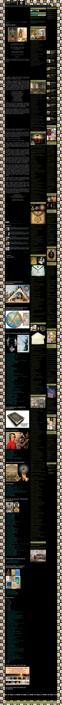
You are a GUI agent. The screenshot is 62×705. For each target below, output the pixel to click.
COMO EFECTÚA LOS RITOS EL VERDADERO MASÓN (37, 545)
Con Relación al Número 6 (50, 352)
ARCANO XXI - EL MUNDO (10, 629)
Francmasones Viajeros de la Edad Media (37, 50)
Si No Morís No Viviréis (10, 399)
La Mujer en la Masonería (10, 379)
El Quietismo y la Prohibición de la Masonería (13, 521)
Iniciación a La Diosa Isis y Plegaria (11, 485)
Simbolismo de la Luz (34, 490)
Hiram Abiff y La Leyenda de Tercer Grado (37, 236)
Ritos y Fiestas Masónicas (51, 235)
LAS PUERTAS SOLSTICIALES (11, 630)
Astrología (48, 399)
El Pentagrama (33, 293)
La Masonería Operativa (10, 375)
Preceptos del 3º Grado (34, 248)
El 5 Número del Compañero (35, 287)
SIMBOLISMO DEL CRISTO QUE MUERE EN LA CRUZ (51, 16)
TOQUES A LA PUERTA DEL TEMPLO (12, 627)
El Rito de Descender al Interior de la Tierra (37, 422)
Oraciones (8, 396)
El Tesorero (32, 177)
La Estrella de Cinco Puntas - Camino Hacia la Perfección (14, 374)
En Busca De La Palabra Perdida (11, 368)
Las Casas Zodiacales (50, 406)
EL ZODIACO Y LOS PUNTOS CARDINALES (13, 612)
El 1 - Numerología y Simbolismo (51, 355)
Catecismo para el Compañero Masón (12, 593)
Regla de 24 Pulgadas (34, 385)
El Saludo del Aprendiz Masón (35, 363)
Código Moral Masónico (11, 22)
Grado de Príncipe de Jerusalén (11, 303)
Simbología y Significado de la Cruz (36, 526)
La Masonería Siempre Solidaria (11, 377)
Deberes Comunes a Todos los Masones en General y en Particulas (16, 360)
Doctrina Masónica (33, 157)
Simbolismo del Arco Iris (34, 498)
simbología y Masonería (34, 540)
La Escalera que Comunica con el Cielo (12, 530)
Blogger (41, 562)
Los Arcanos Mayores (50, 187)
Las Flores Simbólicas (34, 449)
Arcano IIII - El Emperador (50, 151)
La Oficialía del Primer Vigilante (35, 185)
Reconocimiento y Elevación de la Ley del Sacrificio (38, 462)
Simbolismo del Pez (34, 511)
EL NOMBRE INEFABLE (10, 619)
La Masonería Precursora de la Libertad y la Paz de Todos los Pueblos (16, 376)
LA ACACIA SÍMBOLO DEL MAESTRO (12, 621)
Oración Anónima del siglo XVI (11, 487)
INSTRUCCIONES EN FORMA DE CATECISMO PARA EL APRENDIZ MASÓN (53, 52)
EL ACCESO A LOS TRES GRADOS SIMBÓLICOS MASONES (15, 657)
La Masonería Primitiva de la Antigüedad (36, 54)
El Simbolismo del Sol (10, 523)
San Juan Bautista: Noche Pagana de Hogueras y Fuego (51, 238)
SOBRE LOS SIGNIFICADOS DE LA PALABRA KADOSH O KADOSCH (51, 10)
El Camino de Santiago (34, 413)
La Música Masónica (9, 454)
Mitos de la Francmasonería (35, 60)
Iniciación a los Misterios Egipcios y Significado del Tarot (51, 185)
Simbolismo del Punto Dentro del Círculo (36, 512)
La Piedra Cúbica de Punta (34, 306)
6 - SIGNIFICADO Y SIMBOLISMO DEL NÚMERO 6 (53, 90)
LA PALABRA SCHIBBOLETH (53, 60)
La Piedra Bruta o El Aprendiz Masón (36, 376)
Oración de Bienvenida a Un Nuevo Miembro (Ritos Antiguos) (15, 492)
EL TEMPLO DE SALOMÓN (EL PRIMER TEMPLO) (13, 655)
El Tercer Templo (9, 366)
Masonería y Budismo (10, 542)
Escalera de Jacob (33, 443)
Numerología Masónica (50, 378)
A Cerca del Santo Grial (34, 409)
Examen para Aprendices (34, 368)
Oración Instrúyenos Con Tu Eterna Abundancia (13, 488)
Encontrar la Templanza (18, 22)
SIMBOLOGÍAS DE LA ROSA (53, 75)
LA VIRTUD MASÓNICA (10, 644)
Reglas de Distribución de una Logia (36, 119)
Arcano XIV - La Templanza (51, 166)
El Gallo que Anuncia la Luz (10, 520)
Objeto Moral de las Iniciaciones (35, 381)
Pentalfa (32, 461)
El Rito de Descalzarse (34, 421)
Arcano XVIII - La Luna (50, 173)
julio (7, 605)
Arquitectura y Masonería (10, 515)
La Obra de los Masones (10, 380)
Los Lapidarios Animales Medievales (36, 456)
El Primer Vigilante (33, 175)
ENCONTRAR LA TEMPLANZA (11, 24)
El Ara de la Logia (33, 97)
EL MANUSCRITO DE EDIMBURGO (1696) (12, 642)
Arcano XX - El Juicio (50, 174)
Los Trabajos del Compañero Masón (36, 309)
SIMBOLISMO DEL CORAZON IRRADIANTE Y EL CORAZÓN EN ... (16, 623)
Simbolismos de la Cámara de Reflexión (36, 516)
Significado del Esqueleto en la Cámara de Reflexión (38, 471)
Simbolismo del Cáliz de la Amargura (36, 386)
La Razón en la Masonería (10, 381)
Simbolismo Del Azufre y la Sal (35, 473)
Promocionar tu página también (9, 692)
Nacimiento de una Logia (34, 195)
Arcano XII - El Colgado (50, 163)
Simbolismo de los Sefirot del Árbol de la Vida (51, 319)
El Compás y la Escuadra (34, 414)
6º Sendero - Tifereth (50, 272)
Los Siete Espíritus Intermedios (51, 313)
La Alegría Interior (9, 371)
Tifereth (48, 321)
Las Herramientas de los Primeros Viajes (36, 377)
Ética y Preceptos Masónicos (11, 555)
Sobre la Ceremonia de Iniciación (11, 553)
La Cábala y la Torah (50, 299)
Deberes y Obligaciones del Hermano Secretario (37, 149)
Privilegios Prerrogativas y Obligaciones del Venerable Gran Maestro (37, 250)
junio (8, 606)
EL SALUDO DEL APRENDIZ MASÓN (12, 626)
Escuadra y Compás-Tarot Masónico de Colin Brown (50, 183)
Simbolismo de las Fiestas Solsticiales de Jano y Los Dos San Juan (51, 243)
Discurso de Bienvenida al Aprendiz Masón (37, 356)
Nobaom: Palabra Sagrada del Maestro (36, 247)
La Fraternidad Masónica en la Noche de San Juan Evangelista (51, 223)
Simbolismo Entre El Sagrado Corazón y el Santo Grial (38, 474)
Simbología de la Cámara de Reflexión (36, 520)
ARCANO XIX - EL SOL (10, 635)
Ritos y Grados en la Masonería (35, 196)
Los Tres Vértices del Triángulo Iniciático (36, 460)
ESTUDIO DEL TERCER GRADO (11, 613)
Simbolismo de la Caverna (34, 482)
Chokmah (48, 279)
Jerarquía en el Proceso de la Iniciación (12, 528)
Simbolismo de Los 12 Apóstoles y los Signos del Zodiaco (51, 412)
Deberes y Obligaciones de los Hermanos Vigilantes (38, 147)
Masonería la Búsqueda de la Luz (11, 541)
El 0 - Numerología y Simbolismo (51, 353)
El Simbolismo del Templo (34, 43)
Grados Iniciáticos (33, 181)
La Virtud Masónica (9, 383)
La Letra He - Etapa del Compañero (36, 304)
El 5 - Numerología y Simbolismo (51, 363)
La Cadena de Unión (9, 372)
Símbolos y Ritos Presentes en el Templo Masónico (38, 126)
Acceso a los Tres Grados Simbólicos (36, 146)
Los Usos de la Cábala (50, 315)
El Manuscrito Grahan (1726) (51, 443)
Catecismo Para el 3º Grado (10, 591)
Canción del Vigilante (9, 450)
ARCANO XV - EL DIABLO (10, 659)
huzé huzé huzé (9, 402)
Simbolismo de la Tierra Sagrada (35, 494)
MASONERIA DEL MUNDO (10, 1)
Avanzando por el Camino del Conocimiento (13, 356)
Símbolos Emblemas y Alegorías (35, 535)
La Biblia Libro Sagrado (10, 529)
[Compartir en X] (7, 222)
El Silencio (8, 365)
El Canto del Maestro (9, 452)
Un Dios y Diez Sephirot (50, 322)
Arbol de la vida (49, 275)
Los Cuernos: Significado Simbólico (36, 453)
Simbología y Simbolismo (34, 527)
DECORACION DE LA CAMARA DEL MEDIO (13, 618)
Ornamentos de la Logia (34, 118)
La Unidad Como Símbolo (10, 535)
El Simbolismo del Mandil (34, 435)
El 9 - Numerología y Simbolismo (51, 370)
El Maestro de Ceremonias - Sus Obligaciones (37, 170)
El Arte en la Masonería (10, 518)
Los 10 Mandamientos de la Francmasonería (13, 388)
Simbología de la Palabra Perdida (35, 521)
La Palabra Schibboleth (34, 305)
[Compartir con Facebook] (8, 222)
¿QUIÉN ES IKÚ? (50, 470)
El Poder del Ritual (9, 363)
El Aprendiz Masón (9, 517)
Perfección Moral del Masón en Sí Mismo (12, 397)
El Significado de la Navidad (51, 218)
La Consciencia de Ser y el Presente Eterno (12, 373)
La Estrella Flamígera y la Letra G (35, 301)
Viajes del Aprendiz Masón (35, 393)
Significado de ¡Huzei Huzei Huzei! (11, 549)
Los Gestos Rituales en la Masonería (12, 539)
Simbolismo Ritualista (34, 476)
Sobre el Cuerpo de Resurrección (11, 400)
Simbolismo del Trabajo (34, 515)
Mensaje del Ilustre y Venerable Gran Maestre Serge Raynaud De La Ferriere (17, 543)
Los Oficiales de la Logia (34, 191)
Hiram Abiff (32, 51)
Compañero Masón (33, 282)
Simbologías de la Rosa (34, 530)
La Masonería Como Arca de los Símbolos (37, 447)
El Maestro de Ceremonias (34, 169)
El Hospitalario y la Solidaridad (35, 166)
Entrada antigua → (26, 252)
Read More (12, 239)
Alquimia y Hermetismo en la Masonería (12, 514)
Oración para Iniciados (10, 495)
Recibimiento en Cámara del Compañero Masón (37, 314)
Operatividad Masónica (10, 545)
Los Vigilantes (33, 194)
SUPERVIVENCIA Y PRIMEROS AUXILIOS (51, 473)
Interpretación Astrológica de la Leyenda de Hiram (51, 401)
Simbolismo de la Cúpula (34, 485)
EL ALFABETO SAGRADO (10, 652)
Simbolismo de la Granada (34, 486)
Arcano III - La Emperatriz (50, 150)
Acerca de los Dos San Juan (51, 213)
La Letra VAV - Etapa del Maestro (35, 240)
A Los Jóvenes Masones (10, 354)
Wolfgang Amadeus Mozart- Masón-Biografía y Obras (14, 458)
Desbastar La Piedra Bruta (34, 353)
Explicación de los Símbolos (35, 297)
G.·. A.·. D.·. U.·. (8, 525)
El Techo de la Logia (34, 102)
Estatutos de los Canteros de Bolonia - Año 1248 (51, 451)
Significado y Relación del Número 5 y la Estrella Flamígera (15, 550)
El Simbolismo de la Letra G (10, 522)
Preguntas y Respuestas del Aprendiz (36, 382)
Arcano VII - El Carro (50, 157)
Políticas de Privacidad (9, 697)
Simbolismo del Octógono (34, 508)
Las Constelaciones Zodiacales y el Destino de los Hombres (51, 408)
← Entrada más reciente (9, 252)
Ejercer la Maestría (33, 230)
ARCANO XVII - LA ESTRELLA (11, 647)
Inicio (18, 252)
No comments (17, 26)
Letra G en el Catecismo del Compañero (12, 594)
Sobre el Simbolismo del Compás (35, 531)
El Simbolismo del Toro (34, 439)
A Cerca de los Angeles (10, 513)
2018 (7, 600)
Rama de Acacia (33, 251)
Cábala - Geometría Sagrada (51, 280)
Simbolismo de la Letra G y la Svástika (36, 489)
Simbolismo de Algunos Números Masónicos (50, 380)
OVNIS (49, 465)
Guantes (32, 369)
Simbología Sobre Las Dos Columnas (36, 519)
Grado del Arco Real (9, 304)
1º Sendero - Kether (50, 266)
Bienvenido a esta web (10, 516)
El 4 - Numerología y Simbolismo (51, 361)
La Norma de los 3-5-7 (34, 110)
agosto (8, 604)
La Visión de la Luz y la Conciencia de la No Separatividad (15, 385)
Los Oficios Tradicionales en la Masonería (37, 192)
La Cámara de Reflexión (34, 107)
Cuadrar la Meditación (10, 359)
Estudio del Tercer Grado (34, 47)
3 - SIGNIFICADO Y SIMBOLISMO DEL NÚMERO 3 (53, 105)
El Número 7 (49, 373)
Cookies (7, 696)
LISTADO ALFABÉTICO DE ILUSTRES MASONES (13, 560)
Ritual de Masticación (34, 122)
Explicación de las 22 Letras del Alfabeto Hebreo (51, 290)
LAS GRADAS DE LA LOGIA (11, 634)
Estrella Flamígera (33, 105)
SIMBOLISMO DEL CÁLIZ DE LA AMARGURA (13, 631)
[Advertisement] (18, 14)
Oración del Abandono (10, 494)
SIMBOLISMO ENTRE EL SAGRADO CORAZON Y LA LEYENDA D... (16, 640)
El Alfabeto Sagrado (50, 286)
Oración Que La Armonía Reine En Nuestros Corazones (14, 490)
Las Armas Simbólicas (10, 536)
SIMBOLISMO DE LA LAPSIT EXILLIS (53, 97)
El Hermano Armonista (10, 453)
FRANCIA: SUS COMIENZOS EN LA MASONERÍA (51, 12)
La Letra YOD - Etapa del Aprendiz (35, 373)
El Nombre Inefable (33, 418)
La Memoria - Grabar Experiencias (11, 378)
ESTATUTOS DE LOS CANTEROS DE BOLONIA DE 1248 (14, 611)
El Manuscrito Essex (50, 442)
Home (6, 5)
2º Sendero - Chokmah (50, 267)
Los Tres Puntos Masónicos (10, 393)
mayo (8, 607)
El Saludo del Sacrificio (34, 364)
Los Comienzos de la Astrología (51, 409)
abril (7, 608)
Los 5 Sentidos (9, 390)
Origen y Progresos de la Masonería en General (37, 63)
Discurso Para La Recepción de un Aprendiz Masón (38, 354)
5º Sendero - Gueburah (50, 271)
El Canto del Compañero (10, 451)
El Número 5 (32, 291)
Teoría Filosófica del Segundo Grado (36, 321)
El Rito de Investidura (34, 360)
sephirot (48, 325)
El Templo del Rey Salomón (10, 524)
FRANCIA (8, 329)
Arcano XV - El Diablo (50, 169)
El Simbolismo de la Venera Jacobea (36, 431)
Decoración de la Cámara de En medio (36, 94)
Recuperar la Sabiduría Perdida (11, 398)
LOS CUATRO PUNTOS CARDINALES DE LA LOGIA (14, 636)
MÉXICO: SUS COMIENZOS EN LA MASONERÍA (51, 14)
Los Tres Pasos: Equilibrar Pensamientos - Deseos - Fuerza (15, 392)
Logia (32, 114)
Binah (48, 276)
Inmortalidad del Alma (10, 370)
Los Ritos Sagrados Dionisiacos (11, 540)
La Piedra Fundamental (10, 533)
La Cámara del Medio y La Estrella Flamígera (37, 300)
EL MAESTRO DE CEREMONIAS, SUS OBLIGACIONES (14, 658)
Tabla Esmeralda (33, 538)
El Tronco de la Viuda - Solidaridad (11, 367)
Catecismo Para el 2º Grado (10, 590)
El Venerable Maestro (34, 180)
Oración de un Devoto (10, 493)
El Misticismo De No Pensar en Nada (12, 362)
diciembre (8, 601)
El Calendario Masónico (34, 42)
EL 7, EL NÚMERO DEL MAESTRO (11, 614)
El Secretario (32, 176)
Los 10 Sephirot (49, 312)
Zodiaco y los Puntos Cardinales (11, 554)
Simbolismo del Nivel (34, 507)
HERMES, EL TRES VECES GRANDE (12, 637)
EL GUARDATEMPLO (53, 111)
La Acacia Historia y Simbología (35, 444)
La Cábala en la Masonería (51, 296)
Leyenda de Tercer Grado (34, 243)
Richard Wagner (9, 456)
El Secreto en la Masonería (10, 364)
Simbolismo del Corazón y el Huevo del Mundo (37, 502)
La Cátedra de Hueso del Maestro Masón (36, 239)
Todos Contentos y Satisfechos (11, 401)
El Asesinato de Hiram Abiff (10, 519)
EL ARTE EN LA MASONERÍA (11, 622)
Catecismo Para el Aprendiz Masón (36, 349)
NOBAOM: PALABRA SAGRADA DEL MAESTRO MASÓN (53, 68)
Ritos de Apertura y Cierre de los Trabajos (37, 120)
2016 (7, 662)
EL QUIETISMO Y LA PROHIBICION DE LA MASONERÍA (14, 650)
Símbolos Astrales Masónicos (35, 534)
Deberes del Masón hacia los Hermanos (12, 361)
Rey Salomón (33, 65)
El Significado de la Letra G (34, 427)
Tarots (48, 191)
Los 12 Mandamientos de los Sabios (12, 389)
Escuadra (32, 235)
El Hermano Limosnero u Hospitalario (36, 165)
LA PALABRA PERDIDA (10, 620)
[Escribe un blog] (6, 222)
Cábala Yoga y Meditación (51, 281)
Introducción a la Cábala (50, 291)
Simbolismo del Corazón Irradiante (36, 499)
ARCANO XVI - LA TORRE (10, 654)
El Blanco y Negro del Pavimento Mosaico (37, 98)
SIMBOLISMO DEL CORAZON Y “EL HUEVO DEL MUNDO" (15, 615)
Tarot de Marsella (49, 190)
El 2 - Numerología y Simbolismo (51, 357)
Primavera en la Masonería (10, 546)
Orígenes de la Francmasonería (35, 64)
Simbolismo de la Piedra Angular (35, 491)
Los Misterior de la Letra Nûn (35, 457)
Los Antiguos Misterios (34, 59)
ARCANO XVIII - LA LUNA (10, 643)
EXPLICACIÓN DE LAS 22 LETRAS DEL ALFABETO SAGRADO (15, 648)
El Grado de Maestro (34, 232)
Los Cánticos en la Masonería (11, 455)
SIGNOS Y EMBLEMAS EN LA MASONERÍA (53, 118)
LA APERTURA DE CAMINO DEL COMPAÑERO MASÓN (14, 633)
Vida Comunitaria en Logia (34, 200)
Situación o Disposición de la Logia (36, 125)
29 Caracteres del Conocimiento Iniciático (12, 353)
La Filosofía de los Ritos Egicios (11, 531)
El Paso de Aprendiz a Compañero (36, 292)
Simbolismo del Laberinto (34, 506)
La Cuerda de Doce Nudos (34, 106)
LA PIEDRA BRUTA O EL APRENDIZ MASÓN (13, 641)
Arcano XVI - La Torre (50, 170)
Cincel (32, 281)
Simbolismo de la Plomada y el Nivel (36, 493)
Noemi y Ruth (8, 544)
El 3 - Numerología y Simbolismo (51, 359)
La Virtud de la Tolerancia (10, 384)
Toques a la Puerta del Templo (35, 128)
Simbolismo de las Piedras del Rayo (12, 551)
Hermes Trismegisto (9, 527)
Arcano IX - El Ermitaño (50, 152)
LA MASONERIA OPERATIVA (11, 638)
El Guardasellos (33, 160)
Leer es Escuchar (9, 387)
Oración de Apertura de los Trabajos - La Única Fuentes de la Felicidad (16, 491)
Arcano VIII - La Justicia (50, 158)
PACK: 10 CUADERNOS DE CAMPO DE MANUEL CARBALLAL (51, 467)
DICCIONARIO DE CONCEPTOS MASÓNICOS (13, 562)
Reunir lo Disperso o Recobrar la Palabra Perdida (13, 548)
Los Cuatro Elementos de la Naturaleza (36, 452)
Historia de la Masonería (34, 52)
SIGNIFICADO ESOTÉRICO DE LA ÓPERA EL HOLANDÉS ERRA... (15, 651)
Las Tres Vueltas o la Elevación (11, 386)
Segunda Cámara (33, 317)
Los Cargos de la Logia (34, 115)
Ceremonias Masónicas (10, 358)
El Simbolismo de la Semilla (35, 430)
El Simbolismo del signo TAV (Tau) (36, 440)
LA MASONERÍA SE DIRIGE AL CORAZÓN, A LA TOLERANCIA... (15, 649)
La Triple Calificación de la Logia (35, 111)
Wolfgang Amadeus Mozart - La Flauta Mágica (13, 457)
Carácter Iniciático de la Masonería (11, 357)
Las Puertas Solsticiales (50, 227)
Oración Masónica (9, 489)
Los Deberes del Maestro (34, 244)
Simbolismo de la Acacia (34, 481)
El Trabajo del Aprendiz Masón (35, 365)
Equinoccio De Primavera (50, 219)
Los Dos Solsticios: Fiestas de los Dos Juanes (13, 538)
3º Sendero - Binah (50, 268)
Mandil (32, 378)
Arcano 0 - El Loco (49, 145)
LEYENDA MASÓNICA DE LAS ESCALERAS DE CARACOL (15, 616)
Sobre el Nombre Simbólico (10, 552)
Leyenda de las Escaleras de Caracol (12, 537)
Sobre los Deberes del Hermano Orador (36, 199)
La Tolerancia (8, 382)
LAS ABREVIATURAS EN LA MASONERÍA (12, 561)
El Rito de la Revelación (34, 426)
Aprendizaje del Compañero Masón (11, 355)
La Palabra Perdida (33, 448)
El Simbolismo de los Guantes (35, 434)
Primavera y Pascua (9, 547)
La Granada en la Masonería (10, 532)
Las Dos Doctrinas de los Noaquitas (36, 56)
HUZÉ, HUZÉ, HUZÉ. (10, 625)
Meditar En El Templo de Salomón (11, 394)
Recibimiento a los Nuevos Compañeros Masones (38, 313)
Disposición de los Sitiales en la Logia (36, 154)
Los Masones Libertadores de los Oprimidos (13, 391)
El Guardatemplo (33, 161)
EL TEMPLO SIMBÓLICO (10, 660)
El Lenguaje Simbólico (34, 417)
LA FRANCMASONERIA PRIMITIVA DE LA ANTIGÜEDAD (14, 628)
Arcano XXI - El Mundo (50, 175)
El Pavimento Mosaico (34, 101)
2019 (7, 599)
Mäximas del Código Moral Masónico (12, 395)
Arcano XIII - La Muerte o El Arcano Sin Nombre (51, 165)
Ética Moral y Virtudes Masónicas (11, 403)
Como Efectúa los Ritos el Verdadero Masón (37, 410)
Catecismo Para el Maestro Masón (11, 592)
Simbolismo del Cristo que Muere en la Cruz (37, 503)
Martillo (32, 310)
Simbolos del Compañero (34, 319)
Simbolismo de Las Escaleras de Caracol (36, 318)
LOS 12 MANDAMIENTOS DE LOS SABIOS (13, 656)
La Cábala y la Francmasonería (51, 297)
